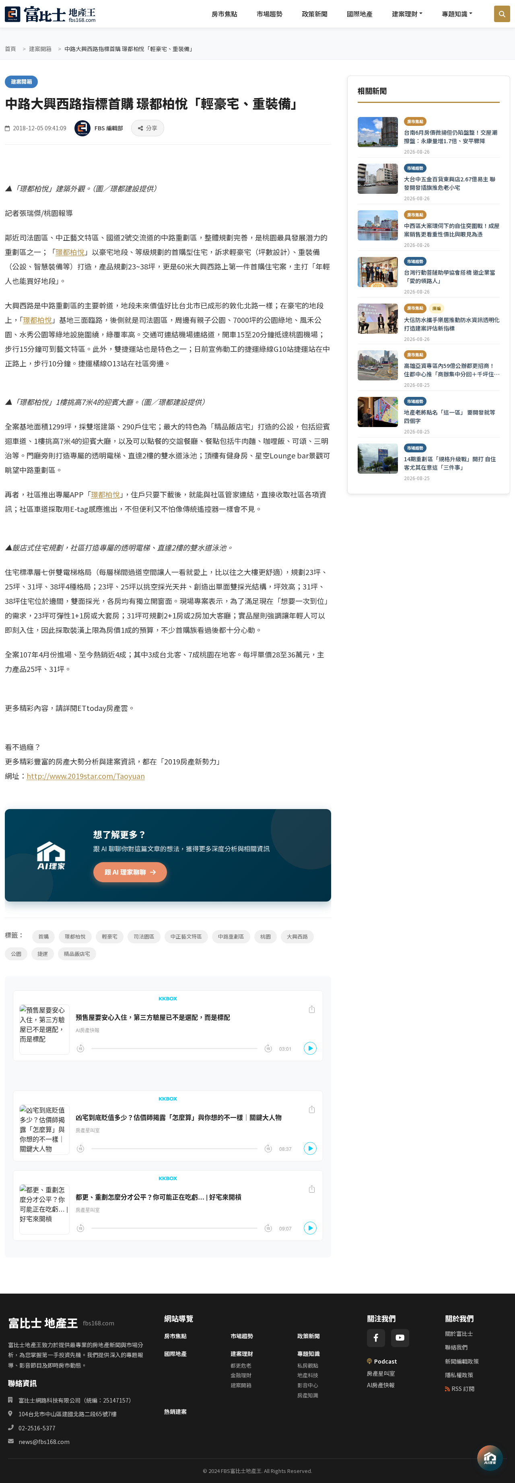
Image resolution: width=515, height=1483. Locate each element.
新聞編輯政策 (462, 1361)
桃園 (265, 936)
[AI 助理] (490, 1458)
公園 (16, 953)
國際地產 (360, 13)
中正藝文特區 (186, 936)
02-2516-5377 (37, 1428)
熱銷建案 (175, 1411)
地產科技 (307, 1375)
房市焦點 (224, 13)
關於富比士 (459, 1333)
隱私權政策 (459, 1375)
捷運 (42, 953)
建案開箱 (40, 49)
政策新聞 (315, 13)
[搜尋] (502, 14)
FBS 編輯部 (109, 128)
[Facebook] (376, 1338)
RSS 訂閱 (462, 1388)
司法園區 (144, 936)
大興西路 (297, 936)
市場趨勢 (269, 13)
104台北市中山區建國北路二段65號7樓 (68, 1414)
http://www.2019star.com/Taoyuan (86, 775)
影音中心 (307, 1385)
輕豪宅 (109, 936)
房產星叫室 (381, 1373)
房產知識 (307, 1395)
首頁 (10, 49)
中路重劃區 (231, 936)
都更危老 (241, 1365)
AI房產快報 (381, 1385)
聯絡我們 (456, 1347)
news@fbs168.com (44, 1442)
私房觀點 (307, 1365)
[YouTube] (400, 1338)
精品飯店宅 (77, 953)
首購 (43, 936)
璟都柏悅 (70, 251)
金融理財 (241, 1375)
